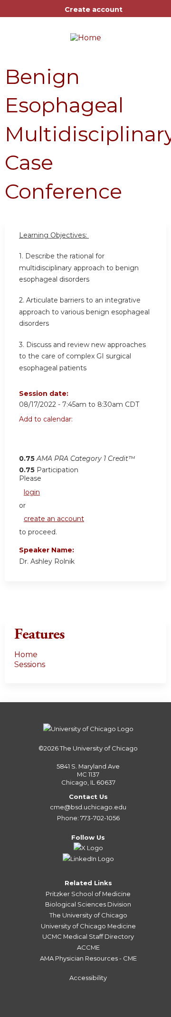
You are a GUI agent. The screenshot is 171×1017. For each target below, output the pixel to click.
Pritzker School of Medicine (88, 894)
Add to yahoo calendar (50, 440)
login (32, 492)
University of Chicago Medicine (88, 926)
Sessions (29, 664)
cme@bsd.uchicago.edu (88, 807)
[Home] (85, 35)
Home (26, 654)
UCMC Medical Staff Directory (88, 936)
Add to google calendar (29, 440)
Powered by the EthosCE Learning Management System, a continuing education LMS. (132, 1010)
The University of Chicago (99, 748)
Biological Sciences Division (88, 904)
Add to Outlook (94, 440)
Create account (94, 9)
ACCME (88, 947)
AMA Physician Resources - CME (88, 958)
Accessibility (88, 977)
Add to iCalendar (71, 440)
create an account (54, 518)
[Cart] (134, 14)
